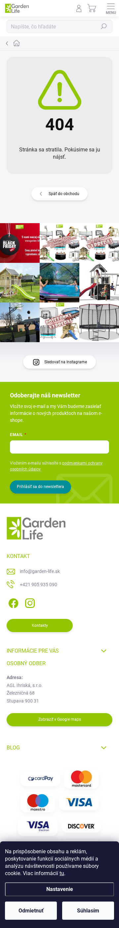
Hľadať (104, 26)
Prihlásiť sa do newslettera (40, 486)
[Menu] (110, 8)
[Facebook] (12, 602)
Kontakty (40, 625)
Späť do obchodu (64, 193)
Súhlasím (88, 911)
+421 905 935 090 (38, 584)
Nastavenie (59, 889)
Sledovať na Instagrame (65, 362)
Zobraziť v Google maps (59, 719)
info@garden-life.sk (40, 571)
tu (62, 873)
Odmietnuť (31, 911)
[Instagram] (29, 602)
